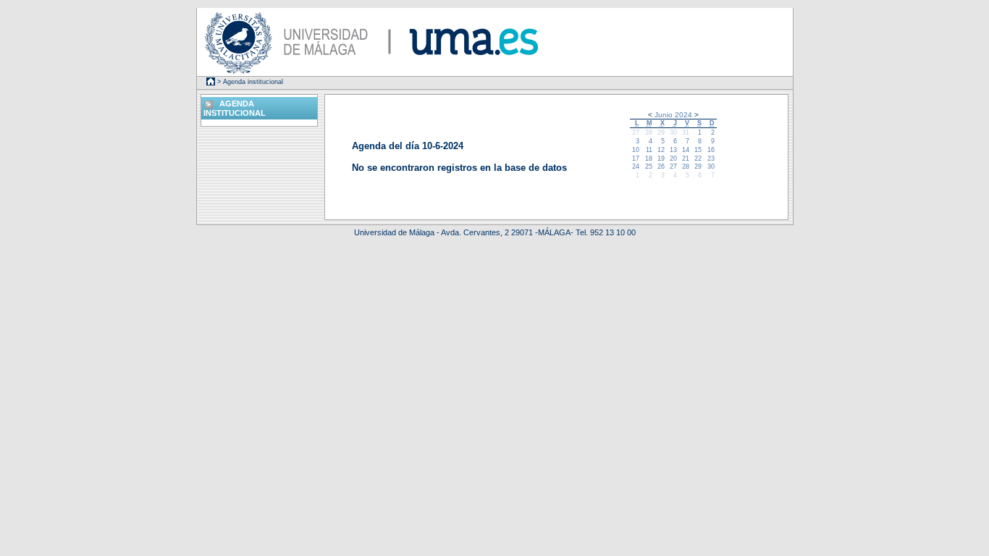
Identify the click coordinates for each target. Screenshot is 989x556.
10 (635, 149)
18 (648, 158)
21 (685, 158)
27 (635, 132)
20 (673, 158)
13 (673, 149)
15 (698, 149)
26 (661, 166)
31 (685, 132)
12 (661, 149)
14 (685, 149)
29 (661, 132)
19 (661, 158)
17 (635, 158)
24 (635, 166)
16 (711, 149)
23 (711, 158)
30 (673, 132)
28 (648, 132)
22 (698, 158)
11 (649, 149)
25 (648, 166)
